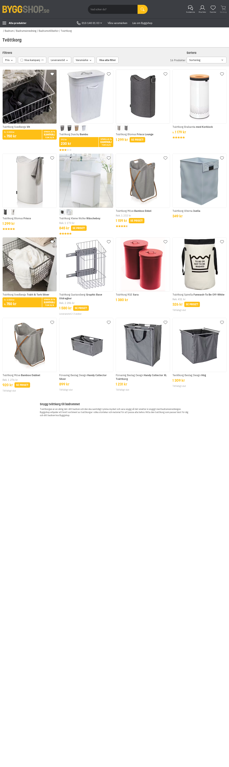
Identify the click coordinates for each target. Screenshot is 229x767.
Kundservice (190, 12)
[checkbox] (32, 60)
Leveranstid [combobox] (58, 60)
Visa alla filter (107, 60)
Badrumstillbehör (49, 30)
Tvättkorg (66, 30)
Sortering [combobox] (194, 60)
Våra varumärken (117, 23)
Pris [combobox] (7, 60)
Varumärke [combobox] (82, 60)
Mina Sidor (202, 12)
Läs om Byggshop (142, 23)
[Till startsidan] (25, 9)
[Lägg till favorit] (52, 74)
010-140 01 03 (91, 23)
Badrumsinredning (26, 30)
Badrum (9, 30)
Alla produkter (17, 23)
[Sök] (143, 9)
